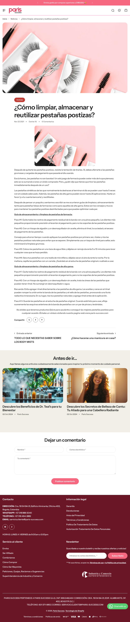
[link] (29, 319)
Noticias (14, 19)
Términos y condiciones (33, 616)
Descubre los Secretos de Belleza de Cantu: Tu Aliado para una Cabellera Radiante (96, 408)
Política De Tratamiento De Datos (82, 524)
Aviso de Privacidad (75, 515)
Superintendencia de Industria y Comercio (22, 576)
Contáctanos (9, 557)
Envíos (6, 548)
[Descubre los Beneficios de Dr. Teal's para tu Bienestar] (33, 385)
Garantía (70, 506)
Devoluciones (72, 510)
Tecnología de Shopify (74, 611)
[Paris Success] (15, 10)
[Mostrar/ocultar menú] (4, 10)
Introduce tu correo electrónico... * (83, 556)
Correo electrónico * (77, 450)
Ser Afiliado (8, 553)
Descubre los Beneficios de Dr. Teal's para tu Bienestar (32, 408)
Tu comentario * (23, 458)
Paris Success (58, 611)
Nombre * (21, 450)
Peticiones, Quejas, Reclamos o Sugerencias (23, 571)
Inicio (5, 19)
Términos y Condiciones (77, 520)
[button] (38, 3)
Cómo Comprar (10, 562)
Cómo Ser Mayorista (12, 567)
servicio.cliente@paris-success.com (23, 519)
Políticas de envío (53, 616)
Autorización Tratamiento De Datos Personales (88, 529)
